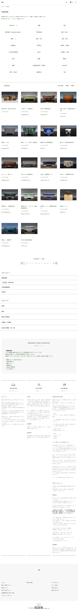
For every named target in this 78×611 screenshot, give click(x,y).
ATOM (31, 582)
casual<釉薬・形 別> (8, 328)
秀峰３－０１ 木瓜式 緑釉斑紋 (29, 142)
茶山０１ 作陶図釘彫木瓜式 (67, 174)
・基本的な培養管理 (10, 367)
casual (7, 6)
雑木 (3, 311)
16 (53, 263)
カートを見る (54, 585)
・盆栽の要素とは (9, 361)
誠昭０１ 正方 (5, 142)
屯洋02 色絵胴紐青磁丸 (26, 240)
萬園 (2, 2)
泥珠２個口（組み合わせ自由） (9, 108)
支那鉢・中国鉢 (6, 322)
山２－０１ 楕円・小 (7, 174)
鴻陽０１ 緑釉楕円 (6, 240)
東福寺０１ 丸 (63, 206)
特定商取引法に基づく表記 (8, 593)
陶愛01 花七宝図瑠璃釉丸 (47, 142)
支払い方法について (6, 590)
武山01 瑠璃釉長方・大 (46, 174)
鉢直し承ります (55, 590)
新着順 (72, 85)
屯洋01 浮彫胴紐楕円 (46, 108)
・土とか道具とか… (10, 369)
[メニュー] (75, 2)
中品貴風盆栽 (6, 287)
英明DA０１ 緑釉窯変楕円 (8, 206)
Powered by (31, 608)
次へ (56, 263)
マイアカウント (55, 582)
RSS (28, 582)
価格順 (67, 85)
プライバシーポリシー (7, 595)
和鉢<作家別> (6, 317)
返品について (5, 587)
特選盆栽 (4, 278)
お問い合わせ (54, 587)
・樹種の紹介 (8, 365)
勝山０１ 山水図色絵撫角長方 (67, 142)
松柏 (3, 306)
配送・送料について (6, 585)
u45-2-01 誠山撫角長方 (27, 174)
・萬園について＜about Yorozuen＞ (14, 359)
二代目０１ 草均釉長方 (27, 108)
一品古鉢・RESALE (8, 282)
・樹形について (9, 363)
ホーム (3, 6)
